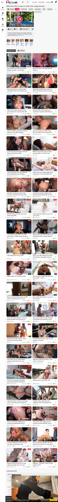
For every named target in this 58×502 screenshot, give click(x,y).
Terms (9, 489)
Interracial (37, 9)
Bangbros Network (12, 134)
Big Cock (50, 9)
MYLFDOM (36, 321)
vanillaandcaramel (12, 196)
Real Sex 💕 (41, 2)
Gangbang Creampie (13, 175)
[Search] (27, 2)
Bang (35, 259)
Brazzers (36, 342)
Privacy (10, 492)
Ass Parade (11, 72)
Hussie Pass (37, 217)
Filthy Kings (11, 113)
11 (16, 9)
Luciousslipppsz (12, 446)
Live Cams (34, 2)
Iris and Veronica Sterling (39, 72)
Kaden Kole (11, 217)
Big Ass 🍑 (23, 9)
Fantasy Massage (38, 446)
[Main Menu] (2, 2)
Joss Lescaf (11, 300)
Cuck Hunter (36, 425)
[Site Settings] (55, 2)
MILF (44, 9)
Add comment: (11, 474)
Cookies (10, 494)
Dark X (35, 279)
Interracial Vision (12, 466)
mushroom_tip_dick (38, 362)
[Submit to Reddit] (27, 13)
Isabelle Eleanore (38, 134)
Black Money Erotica (13, 279)
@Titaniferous (20, 35)
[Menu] (52, 2)
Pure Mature (36, 300)
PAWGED (12, 9)
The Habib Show (37, 196)
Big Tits (31, 9)
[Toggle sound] (13, 477)
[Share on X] (31, 13)
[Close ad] (56, 477)
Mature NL (36, 466)
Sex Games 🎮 (49, 2)
